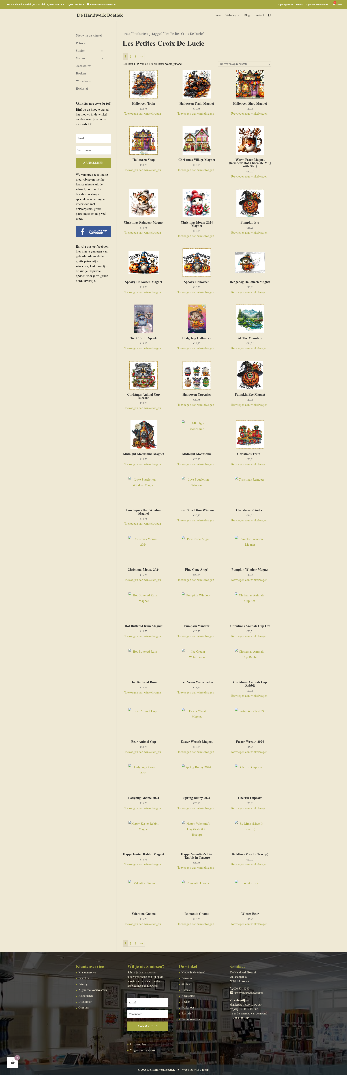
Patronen (81, 43)
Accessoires (83, 65)
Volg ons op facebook (142, 1050)
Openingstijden (286, 4)
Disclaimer (84, 1002)
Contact (259, 15)
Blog (247, 15)
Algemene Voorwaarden (317, 4)
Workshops (83, 81)
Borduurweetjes (190, 1019)
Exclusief (82, 88)
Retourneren (85, 996)
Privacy (299, 4)
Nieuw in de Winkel (193, 972)
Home (217, 15)
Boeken (81, 73)
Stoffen (80, 50)
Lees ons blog (138, 1044)
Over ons (83, 1007)
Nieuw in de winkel (89, 35)
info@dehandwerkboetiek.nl (248, 993)
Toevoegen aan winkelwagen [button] (142, 113)
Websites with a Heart (195, 1069)
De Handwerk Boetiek (161, 1069)
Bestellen (83, 978)
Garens (80, 58)
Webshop (230, 15)
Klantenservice (87, 972)
